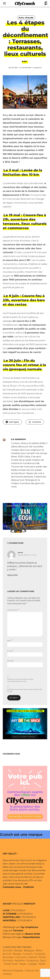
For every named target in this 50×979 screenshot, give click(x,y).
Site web (10, 661)
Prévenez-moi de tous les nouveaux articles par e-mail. (24, 690)
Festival (32, 957)
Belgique (29, 950)
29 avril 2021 (13, 67)
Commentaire (12, 610)
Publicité (28, 887)
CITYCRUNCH (14, 910)
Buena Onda (32, 934)
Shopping (32, 960)
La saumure (37, 67)
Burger (17, 954)
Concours (21, 957)
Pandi (42, 957)
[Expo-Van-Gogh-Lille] (25, 516)
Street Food (11, 964)
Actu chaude (25, 17)
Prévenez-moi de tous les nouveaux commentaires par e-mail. (20, 680)
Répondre (12, 575)
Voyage (32, 964)
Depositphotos (31, 937)
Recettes (20, 960)
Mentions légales (13, 970)
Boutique (8, 957)
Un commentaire (25, 67)
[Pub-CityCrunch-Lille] (25, 793)
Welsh (42, 964)
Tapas (22, 964)
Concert (27, 954)
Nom (9, 640)
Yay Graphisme (29, 927)
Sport (43, 960)
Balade (18, 950)
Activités (7, 950)
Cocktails (39, 954)
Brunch (7, 954)
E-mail (10, 650)
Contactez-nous (12, 887)
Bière (39, 950)
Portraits (8, 960)
